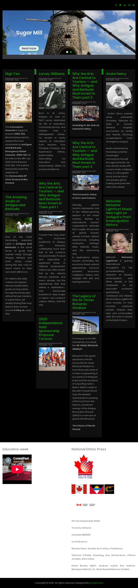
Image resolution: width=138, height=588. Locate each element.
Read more (29, 48)
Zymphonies (96, 582)
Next (130, 28)
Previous (7, 28)
